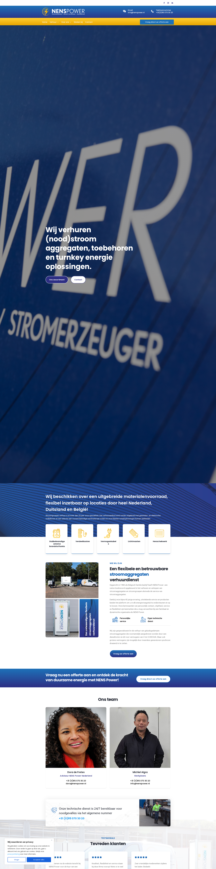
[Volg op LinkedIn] (172, 2)
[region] (29, 851)
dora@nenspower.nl (76, 783)
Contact (89, 22)
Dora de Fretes (76, 772)
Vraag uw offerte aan (123, 654)
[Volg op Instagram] (168, 2)
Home (44, 22)
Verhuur (53, 22)
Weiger (16, 860)
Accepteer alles (38, 860)
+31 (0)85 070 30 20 (76, 780)
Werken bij (78, 22)
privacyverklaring (14, 854)
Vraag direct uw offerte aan (157, 22)
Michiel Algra (140, 772)
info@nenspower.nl (136, 12)
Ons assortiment (57, 279)
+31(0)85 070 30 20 (164, 12)
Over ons (65, 22)
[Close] (51, 840)
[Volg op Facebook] (164, 2)
